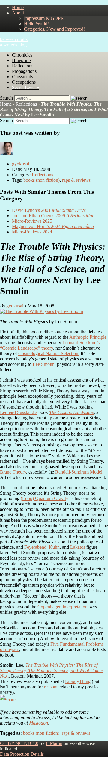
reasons (51, 686)
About (18, 12)
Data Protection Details (22, 754)
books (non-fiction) (41, 180)
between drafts (14, 39)
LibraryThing (78, 681)
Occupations (24, 82)
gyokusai (20, 163)
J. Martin (54, 743)
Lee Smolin (44, 364)
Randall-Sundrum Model (78, 471)
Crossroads (22, 76)
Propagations (24, 71)
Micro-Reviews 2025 (32, 221)
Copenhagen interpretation (63, 606)
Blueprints (22, 60)
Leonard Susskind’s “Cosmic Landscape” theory (50, 345)
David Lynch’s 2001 (49, 210)
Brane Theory (13, 471)
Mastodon (38, 722)
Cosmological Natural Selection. (49, 353)
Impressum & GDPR (44, 18)
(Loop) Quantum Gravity (44, 498)
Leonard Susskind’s (18, 412)
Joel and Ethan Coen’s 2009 (53, 215)
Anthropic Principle (87, 337)
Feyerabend (35, 547)
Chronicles (22, 54)
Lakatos (77, 547)
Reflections (22, 65)
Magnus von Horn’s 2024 (53, 226)
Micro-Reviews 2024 (32, 231)
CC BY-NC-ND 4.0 (19, 743)
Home (18, 7)
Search (6, 97)
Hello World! (36, 23)
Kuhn (54, 547)
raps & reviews (76, 180)
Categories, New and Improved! (54, 29)
